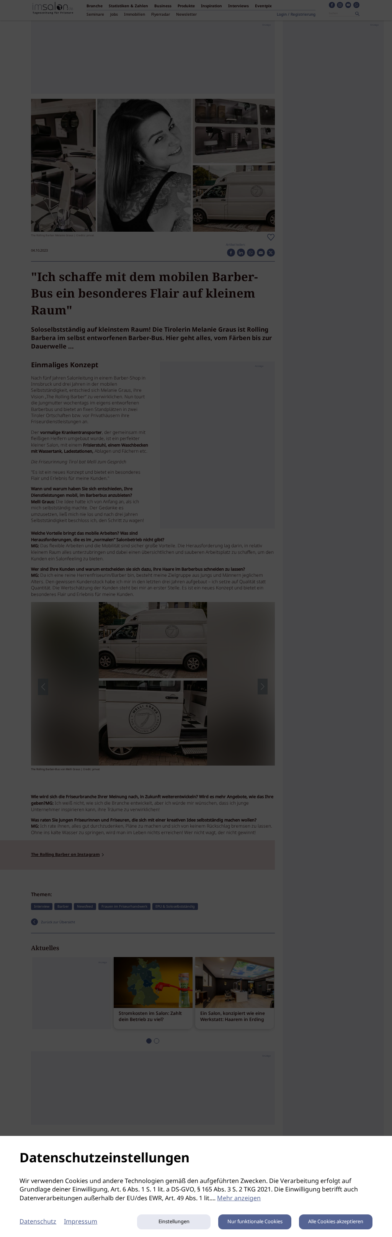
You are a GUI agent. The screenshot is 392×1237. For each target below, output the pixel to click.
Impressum (80, 1222)
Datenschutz (38, 1222)
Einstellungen (173, 1222)
